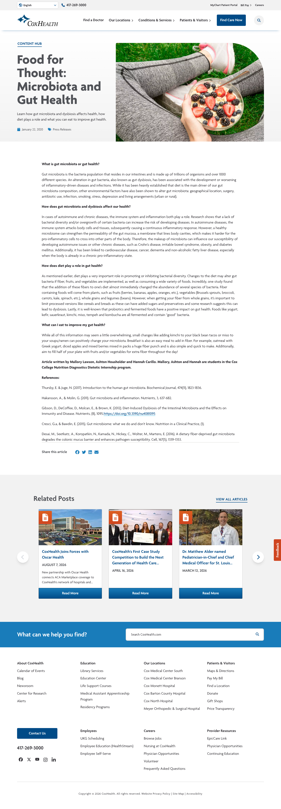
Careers (259, 5)
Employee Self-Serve (95, 753)
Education (87, 663)
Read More (82, 594)
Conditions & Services (155, 20)
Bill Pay (245, 5)
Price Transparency (221, 708)
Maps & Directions (220, 671)
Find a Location (218, 686)
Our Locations (119, 20)
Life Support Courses (95, 686)
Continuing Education (223, 753)
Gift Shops (215, 701)
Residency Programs (95, 707)
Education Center (93, 678)
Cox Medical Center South (163, 671)
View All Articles (231, 499)
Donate (212, 693)
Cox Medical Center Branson (165, 678)
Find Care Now (231, 20)
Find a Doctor (93, 20)
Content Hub (29, 43)
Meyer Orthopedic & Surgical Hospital (172, 708)
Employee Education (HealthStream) (106, 746)
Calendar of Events (31, 671)
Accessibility (194, 793)
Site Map (178, 793)
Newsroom (25, 686)
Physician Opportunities (161, 753)
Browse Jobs (152, 738)
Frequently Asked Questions (164, 768)
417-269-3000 (76, 5)
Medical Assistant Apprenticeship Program (104, 696)
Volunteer (151, 761)
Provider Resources (221, 731)
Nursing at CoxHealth (159, 746)
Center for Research (31, 693)
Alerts (21, 701)
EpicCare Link (217, 738)
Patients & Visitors (194, 20)
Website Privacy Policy (156, 793)
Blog (20, 678)
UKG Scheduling (92, 738)
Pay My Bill (215, 678)
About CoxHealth (30, 663)
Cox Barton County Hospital (164, 693)
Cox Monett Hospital (159, 686)
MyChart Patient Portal (224, 5)
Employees (88, 731)
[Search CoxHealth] (259, 20)
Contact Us (37, 733)
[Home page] (37, 20)
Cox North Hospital (158, 701)
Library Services (91, 671)
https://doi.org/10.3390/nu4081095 (129, 413)
